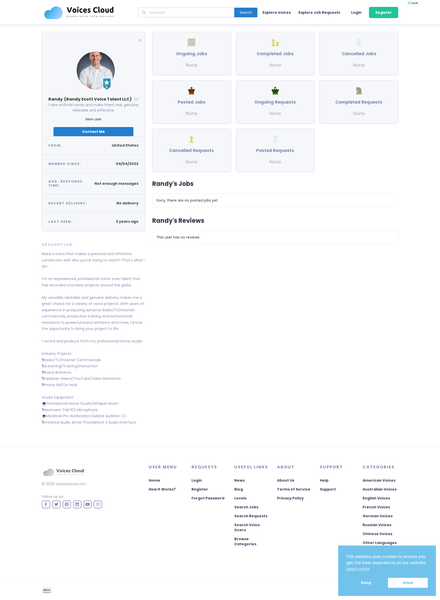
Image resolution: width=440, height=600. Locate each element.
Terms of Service (293, 489)
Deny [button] (366, 582)
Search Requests (250, 516)
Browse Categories (245, 541)
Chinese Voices (377, 533)
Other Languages (380, 542)
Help (324, 480)
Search (246, 12)
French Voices (376, 507)
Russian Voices (377, 524)
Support (328, 489)
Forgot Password (207, 498)
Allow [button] (408, 582)
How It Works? (162, 489)
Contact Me (93, 131)
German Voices (378, 516)
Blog (238, 489)
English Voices (376, 498)
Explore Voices (277, 12)
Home (154, 480)
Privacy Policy (290, 498)
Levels (240, 498)
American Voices (379, 480)
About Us (285, 480)
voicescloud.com (71, 483)
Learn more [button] (357, 569)
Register (383, 12)
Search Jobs (246, 507)
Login (356, 12)
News (239, 480)
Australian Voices (380, 489)
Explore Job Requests (319, 12)
